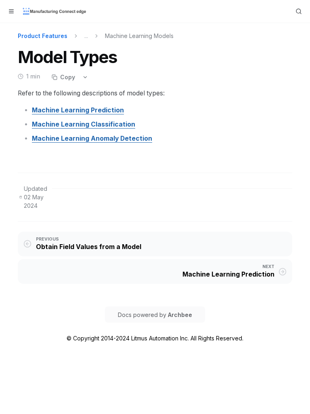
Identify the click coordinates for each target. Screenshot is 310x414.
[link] (78, 110)
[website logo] (55, 11)
